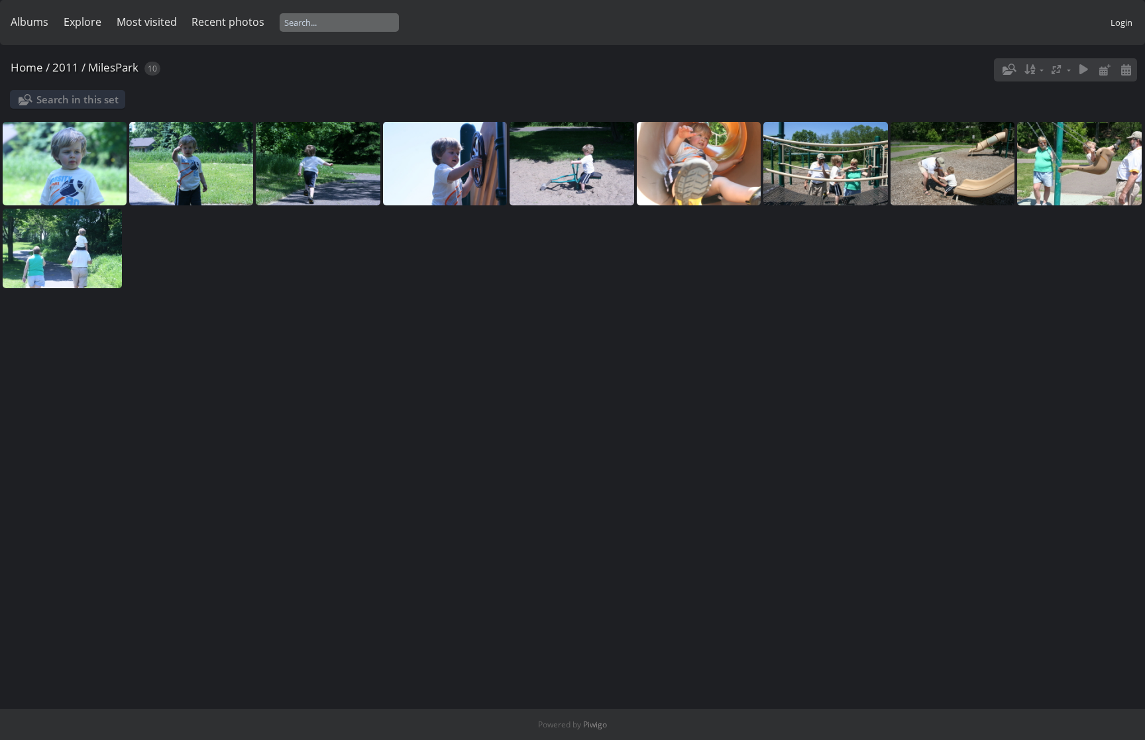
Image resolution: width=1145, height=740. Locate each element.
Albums (29, 22)
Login (1121, 22)
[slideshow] (1084, 70)
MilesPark (113, 67)
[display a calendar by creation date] (1126, 70)
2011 (65, 67)
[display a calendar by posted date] (1105, 70)
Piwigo (595, 724)
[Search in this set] (1008, 70)
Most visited (147, 22)
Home (27, 67)
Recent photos (227, 22)
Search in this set (77, 99)
